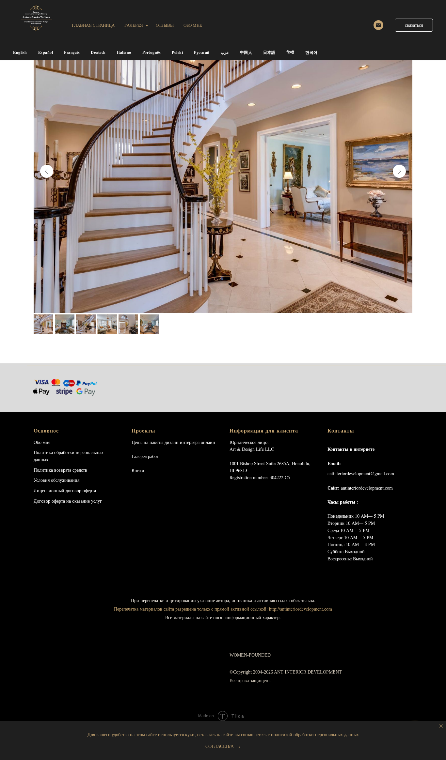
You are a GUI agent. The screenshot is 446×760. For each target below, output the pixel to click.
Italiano (124, 52)
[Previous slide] (46, 171)
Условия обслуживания (56, 480)
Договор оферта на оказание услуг (68, 501)
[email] (378, 25)
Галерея (134, 25)
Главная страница (93, 25)
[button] (414, 25)
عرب (225, 52)
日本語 (269, 52)
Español (45, 52)
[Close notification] (441, 726)
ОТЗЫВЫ (165, 25)
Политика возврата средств (60, 470)
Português (151, 52)
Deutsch (98, 52)
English (20, 52)
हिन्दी (291, 52)
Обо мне (42, 442)
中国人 (246, 52)
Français (72, 52)
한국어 (311, 52)
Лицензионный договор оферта (65, 490)
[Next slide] (399, 171)
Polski (177, 52)
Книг (137, 470)
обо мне (192, 25)
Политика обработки (54, 452)
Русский (202, 52)
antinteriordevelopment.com (367, 488)
